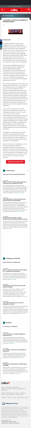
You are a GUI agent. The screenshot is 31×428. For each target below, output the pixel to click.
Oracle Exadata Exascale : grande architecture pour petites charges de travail (15, 218)
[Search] (29, 10)
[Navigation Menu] (2, 10)
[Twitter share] (1, 43)
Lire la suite (21, 192)
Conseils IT (9, 397)
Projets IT (26, 397)
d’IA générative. (11, 50)
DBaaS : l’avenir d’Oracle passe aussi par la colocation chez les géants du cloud (14, 182)
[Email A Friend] (1, 48)
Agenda (2, 394)
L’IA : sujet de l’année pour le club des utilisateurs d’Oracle (13, 303)
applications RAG (7, 77)
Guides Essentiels (20, 397)
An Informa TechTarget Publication (15, 6)
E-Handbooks (3, 397)
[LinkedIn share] (1, 45)
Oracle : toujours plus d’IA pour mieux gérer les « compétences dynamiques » (15, 270)
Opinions (14, 397)
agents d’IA (24, 58)
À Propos (3, 387)
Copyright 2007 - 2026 (6, 421)
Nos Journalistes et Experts (10, 394)
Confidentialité (4, 423)
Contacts (14, 388)
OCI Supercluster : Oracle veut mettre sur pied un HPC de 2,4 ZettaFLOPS (14, 199)
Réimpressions (4, 390)
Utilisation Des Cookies (21, 388)
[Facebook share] (1, 40)
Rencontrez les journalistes (6, 388)
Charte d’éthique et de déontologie (12, 387)
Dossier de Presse (20, 394)
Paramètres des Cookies (14, 423)
